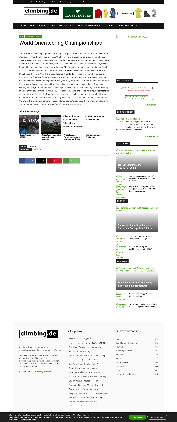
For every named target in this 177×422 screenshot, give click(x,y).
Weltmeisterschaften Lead (78, 406)
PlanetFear (32, 147)
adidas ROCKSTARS (75, 339)
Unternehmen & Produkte (90, 25)
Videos (42, 25)
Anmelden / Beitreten (26, 2)
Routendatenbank (128, 25)
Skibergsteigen (101, 393)
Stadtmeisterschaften (86, 397)
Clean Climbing (82, 351)
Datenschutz (82, 2)
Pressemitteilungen (91, 389)
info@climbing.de (46, 371)
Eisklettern (94, 359)
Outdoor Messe (85, 385)
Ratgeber (73, 393)
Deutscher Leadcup (97, 355)
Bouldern (98, 342)
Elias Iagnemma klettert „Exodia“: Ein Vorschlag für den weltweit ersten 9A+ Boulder (143, 178)
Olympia (72, 385)
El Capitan (87, 364)
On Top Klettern (133, 119)
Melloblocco (89, 381)
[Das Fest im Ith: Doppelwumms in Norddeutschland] (121, 300)
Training (99, 397)
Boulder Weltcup (77, 347)
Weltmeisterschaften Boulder (88, 401)
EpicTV (95, 364)
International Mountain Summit (84, 372)
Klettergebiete (66, 25)
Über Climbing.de (41, 2)
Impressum (92, 2)
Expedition (74, 368)
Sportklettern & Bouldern (33, 36)
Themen (111, 25)
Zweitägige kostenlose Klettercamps (139, 90)
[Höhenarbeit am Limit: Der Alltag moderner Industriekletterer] (137, 278)
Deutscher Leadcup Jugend (78, 360)
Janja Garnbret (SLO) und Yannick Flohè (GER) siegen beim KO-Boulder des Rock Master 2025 (142, 189)
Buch (71, 351)
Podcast (99, 385)
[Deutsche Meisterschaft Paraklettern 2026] (137, 160)
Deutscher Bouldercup (79, 355)
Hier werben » (151, 105)
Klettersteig (102, 377)
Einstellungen (21, 417)
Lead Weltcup (75, 380)
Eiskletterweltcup (75, 364)
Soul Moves (73, 398)
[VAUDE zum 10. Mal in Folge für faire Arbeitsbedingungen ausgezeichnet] (121, 307)
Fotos (52, 25)
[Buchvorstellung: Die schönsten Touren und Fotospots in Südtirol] (137, 219)
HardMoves (94, 368)
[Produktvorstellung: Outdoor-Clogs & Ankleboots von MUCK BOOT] (121, 252)
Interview (74, 376)
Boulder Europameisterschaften (79, 343)
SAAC (92, 393)
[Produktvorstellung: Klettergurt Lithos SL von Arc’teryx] (121, 244)
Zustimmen (137, 417)
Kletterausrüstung (147, 99)
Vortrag (72, 401)
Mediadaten (54, 2)
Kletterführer (92, 377)
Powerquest (75, 389)
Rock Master (83, 393)
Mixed (99, 381)
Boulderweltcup (94, 347)
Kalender (83, 377)
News (33, 25)
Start (21, 33)
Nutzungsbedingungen (68, 2)
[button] (154, 26)
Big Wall (87, 338)
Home (24, 25)
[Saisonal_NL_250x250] (137, 56)
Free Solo (85, 368)
